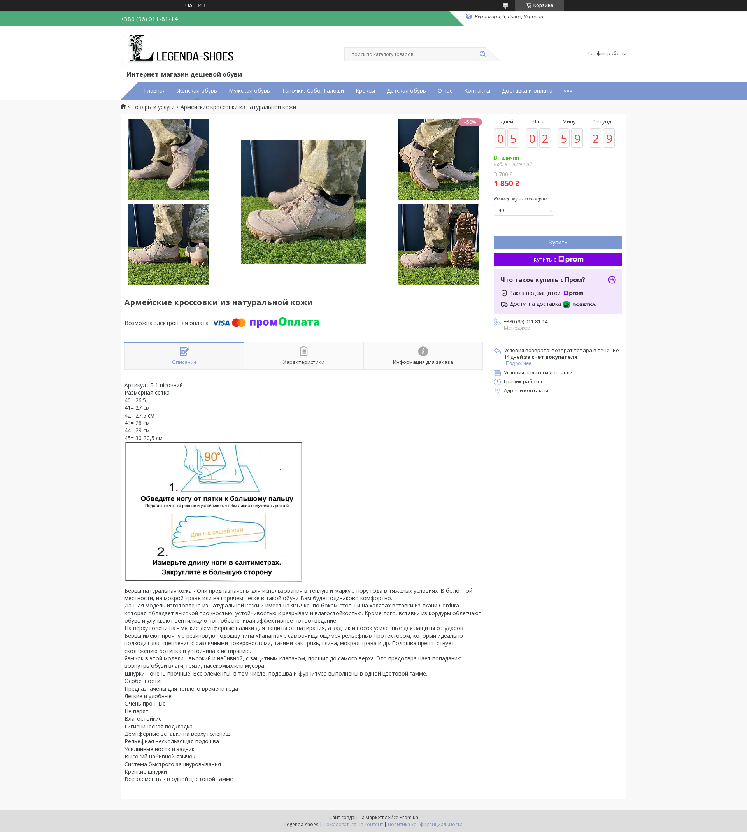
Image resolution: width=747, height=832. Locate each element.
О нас (445, 90)
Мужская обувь (249, 90)
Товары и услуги (153, 107)
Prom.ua (409, 817)
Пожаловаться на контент (353, 824)
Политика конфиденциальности (425, 824)
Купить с (544, 259)
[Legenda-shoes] (179, 49)
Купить (558, 242)
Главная (155, 90)
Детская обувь (406, 90)
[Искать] (482, 54)
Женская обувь (197, 90)
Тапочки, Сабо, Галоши (313, 90)
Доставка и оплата (527, 90)
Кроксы (365, 90)
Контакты (477, 90)
